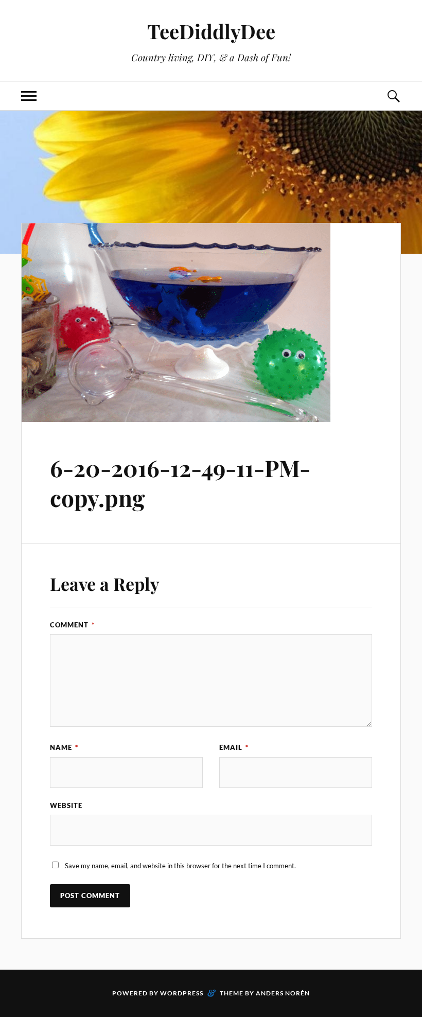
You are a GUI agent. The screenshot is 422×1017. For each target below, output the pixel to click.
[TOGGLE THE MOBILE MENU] (29, 96)
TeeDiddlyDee (211, 31)
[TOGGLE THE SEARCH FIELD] (393, 96)
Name (64, 747)
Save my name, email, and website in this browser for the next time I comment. (180, 866)
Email (234, 747)
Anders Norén (283, 993)
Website (66, 805)
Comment (72, 625)
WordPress (181, 993)
